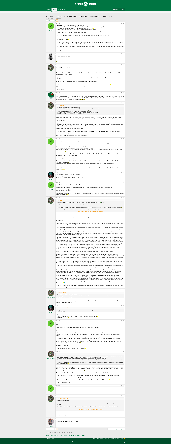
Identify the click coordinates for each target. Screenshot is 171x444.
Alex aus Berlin (50, 18)
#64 (123, 92)
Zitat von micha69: (60, 105)
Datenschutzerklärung (112, 438)
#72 (123, 320)
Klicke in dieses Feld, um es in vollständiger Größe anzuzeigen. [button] (90, 211)
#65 (123, 102)
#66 (123, 138)
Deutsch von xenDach (96, 441)
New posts (48, 11)
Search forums (54, 11)
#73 (123, 351)
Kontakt (94, 438)
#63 (123, 64)
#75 (123, 395)
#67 (123, 172)
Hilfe (118, 438)
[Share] (121, 23)
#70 (123, 290)
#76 (123, 419)
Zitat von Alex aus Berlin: (62, 308)
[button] (65, 9)
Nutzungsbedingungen (102, 438)
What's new (61, 9)
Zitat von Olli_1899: (61, 292)
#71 (123, 305)
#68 (123, 182)
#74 (123, 385)
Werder (48, 9)
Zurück (49, 20)
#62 (123, 53)
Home (121, 438)
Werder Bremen (50, 438)
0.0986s (115, 442)
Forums (54, 9)
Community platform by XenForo (79, 441)
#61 (123, 23)
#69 (123, 197)
